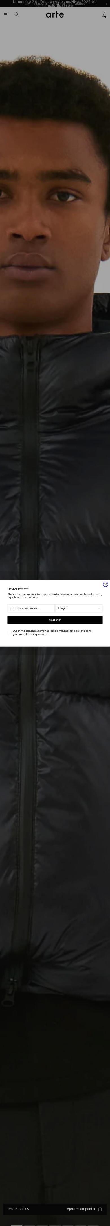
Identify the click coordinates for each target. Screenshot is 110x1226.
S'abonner (55, 620)
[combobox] (77, 608)
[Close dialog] (105, 584)
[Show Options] (99, 608)
